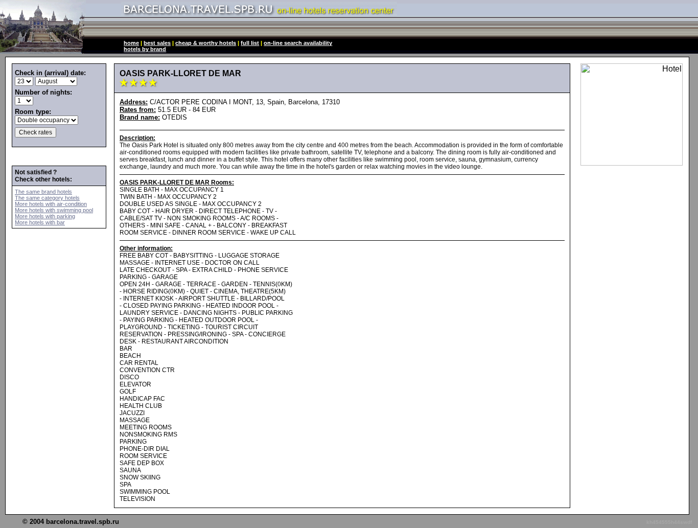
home (131, 43)
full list (250, 43)
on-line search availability (298, 43)
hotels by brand (145, 49)
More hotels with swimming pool (54, 210)
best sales (157, 43)
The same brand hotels (43, 192)
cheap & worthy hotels (205, 43)
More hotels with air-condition (51, 204)
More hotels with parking (45, 216)
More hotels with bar (40, 222)
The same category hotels (47, 198)
